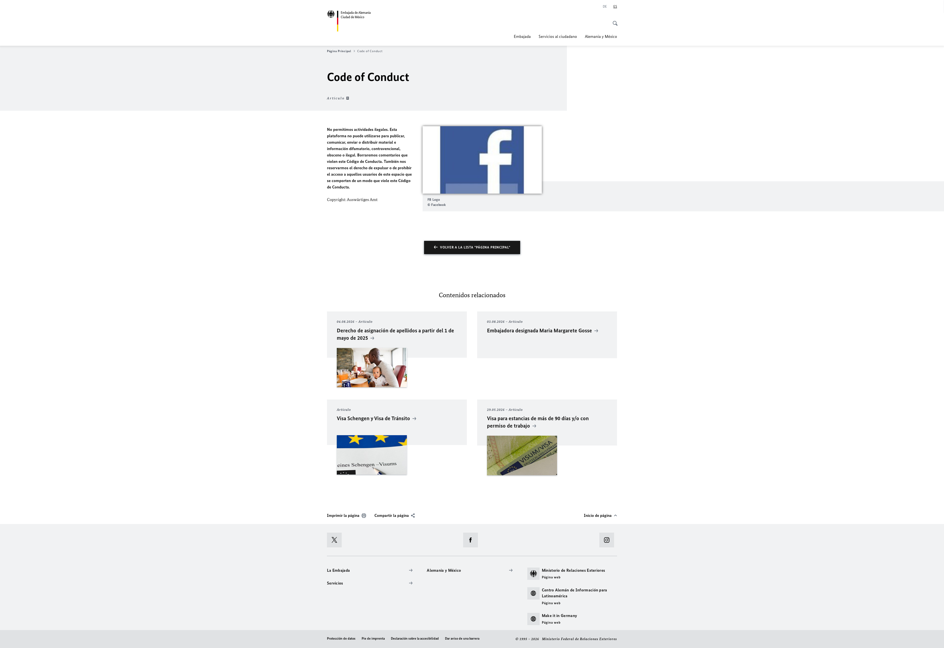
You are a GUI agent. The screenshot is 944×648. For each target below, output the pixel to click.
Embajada (522, 36)
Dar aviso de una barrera (462, 638)
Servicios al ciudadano (558, 36)
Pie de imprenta (373, 638)
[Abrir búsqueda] (613, 20)
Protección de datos (341, 638)
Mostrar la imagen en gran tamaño (482, 160)
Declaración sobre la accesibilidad (415, 638)
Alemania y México (601, 36)
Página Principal (339, 51)
